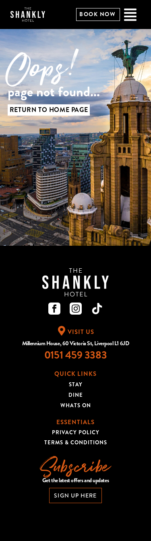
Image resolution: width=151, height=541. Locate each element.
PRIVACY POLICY (75, 432)
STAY (76, 384)
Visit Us (81, 332)
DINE (75, 395)
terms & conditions (75, 442)
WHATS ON (75, 405)
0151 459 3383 (75, 355)
